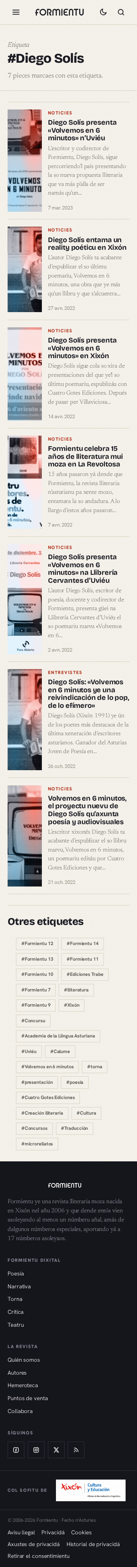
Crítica (16, 1311)
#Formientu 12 (37, 944)
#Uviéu (29, 1051)
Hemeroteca (23, 1385)
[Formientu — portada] (59, 12)
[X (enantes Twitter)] (56, 1450)
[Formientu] (68, 1185)
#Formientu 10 (37, 974)
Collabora (20, 1411)
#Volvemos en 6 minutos (47, 1067)
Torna (15, 1298)
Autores (17, 1372)
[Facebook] (16, 1450)
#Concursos (34, 1128)
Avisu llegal (21, 1532)
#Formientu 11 (83, 959)
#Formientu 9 (36, 1005)
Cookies (81, 1532)
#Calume (60, 1051)
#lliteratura (76, 990)
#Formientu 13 (37, 959)
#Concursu (33, 1021)
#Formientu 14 (83, 944)
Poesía (16, 1273)
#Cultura (86, 1113)
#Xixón (71, 1005)
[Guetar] (121, 12)
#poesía (74, 1082)
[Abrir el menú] (16, 12)
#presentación (37, 1082)
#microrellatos (37, 1144)
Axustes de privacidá (34, 1544)
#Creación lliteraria (42, 1113)
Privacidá (52, 1532)
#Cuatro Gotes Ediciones (48, 1097)
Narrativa (19, 1286)
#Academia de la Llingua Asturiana (58, 1036)
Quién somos (24, 1359)
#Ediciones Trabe (85, 974)
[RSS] (76, 1450)
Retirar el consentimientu (39, 1555)
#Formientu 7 (36, 990)
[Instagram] (36, 1450)
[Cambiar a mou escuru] (103, 12)
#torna (94, 1067)
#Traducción (74, 1128)
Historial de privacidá (93, 1544)
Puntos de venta (28, 1398)
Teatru (16, 1324)
